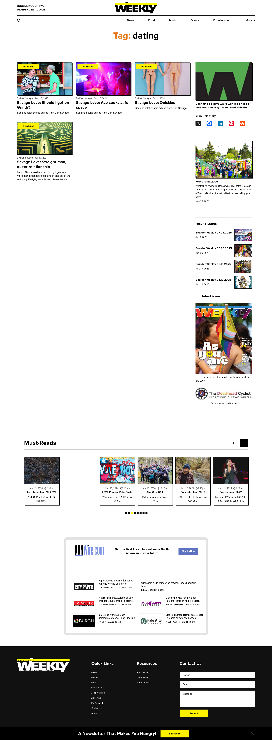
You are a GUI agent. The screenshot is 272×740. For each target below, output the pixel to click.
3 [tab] (132, 513)
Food (151, 20)
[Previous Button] (233, 443)
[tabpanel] (41, 481)
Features (28, 66)
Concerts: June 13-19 (192, 492)
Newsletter (96, 687)
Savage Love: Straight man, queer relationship (41, 164)
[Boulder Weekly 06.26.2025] (243, 250)
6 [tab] (141, 513)
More (249, 20)
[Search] (19, 20)
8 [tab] (146, 513)
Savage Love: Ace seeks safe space (102, 105)
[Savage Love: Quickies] (162, 78)
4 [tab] (135, 513)
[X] (198, 123)
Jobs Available (98, 692)
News (130, 20)
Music (172, 20)
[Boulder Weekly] (136, 7)
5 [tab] (138, 513)
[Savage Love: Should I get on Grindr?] (44, 78)
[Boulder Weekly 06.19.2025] (243, 266)
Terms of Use (143, 682)
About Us (96, 713)
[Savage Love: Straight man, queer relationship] (44, 138)
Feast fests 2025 (207, 181)
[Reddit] (242, 123)
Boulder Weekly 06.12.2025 (213, 280)
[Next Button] (244, 443)
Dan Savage (26, 98)
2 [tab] (129, 513)
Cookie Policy (143, 677)
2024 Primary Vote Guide (117, 492)
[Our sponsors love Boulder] (224, 393)
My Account (97, 703)
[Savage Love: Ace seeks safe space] (103, 78)
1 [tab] (126, 513)
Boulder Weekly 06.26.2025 (214, 248)
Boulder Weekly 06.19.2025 (213, 264)
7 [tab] (143, 513)
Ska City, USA (155, 492)
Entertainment (222, 20)
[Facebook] (209, 123)
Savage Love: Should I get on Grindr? (43, 105)
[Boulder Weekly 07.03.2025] (243, 235)
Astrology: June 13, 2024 (42, 492)
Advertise (96, 698)
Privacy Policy (143, 672)
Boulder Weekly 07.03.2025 (214, 232)
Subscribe (175, 733)
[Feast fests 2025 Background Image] (224, 159)
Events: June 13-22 (231, 492)
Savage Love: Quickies (155, 102)
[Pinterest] (231, 123)
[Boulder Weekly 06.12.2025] (243, 282)
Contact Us (96, 708)
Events (195, 20)
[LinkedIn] (220, 123)
